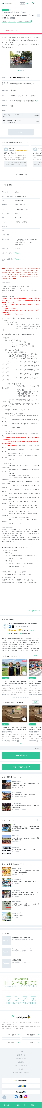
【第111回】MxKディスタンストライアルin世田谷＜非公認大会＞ (25, 839)
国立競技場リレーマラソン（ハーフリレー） (25, 849)
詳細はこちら (18, 253)
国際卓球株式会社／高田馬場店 (21, 937)
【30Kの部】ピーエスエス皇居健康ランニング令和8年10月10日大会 (25, 784)
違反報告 (37, 748)
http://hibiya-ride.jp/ (22, 626)
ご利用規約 (21, 1062)
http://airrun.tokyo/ (28, 334)
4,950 (30, 630)
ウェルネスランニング (18, 915)
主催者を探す (31, 1035)
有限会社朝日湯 (16, 960)
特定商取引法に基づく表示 (21, 1072)
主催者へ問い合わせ (21, 755)
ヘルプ (21, 1051)
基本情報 (6, 1105)
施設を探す (11, 1042)
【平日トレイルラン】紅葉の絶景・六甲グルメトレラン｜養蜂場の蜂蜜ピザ (25, 871)
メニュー (37, 4)
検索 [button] (28, 4)
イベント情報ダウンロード (21, 767)
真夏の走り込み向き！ (11, 153)
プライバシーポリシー (21, 1065)
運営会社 (21, 1069)
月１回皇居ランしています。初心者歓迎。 (24, 794)
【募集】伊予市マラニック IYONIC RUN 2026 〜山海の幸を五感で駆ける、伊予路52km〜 (25, 827)
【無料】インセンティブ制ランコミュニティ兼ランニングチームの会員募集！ (25, 904)
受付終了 (33, 1105)
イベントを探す (11, 1035)
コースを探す (31, 1042)
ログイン (33, 4)
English (22, 3)
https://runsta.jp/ (19, 200)
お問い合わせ (21, 1055)
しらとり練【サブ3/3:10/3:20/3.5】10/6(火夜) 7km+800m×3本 (26, 806)
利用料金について (21, 1058)
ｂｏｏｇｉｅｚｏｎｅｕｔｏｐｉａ (22, 949)
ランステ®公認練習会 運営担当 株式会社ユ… (24, 624)
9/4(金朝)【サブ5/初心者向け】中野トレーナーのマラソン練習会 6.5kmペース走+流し (26, 893)
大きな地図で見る (34, 611)
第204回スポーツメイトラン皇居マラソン (24, 881)
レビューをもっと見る (21, 174)
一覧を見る (35, 655)
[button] (18, 70)
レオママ (11, 148)
